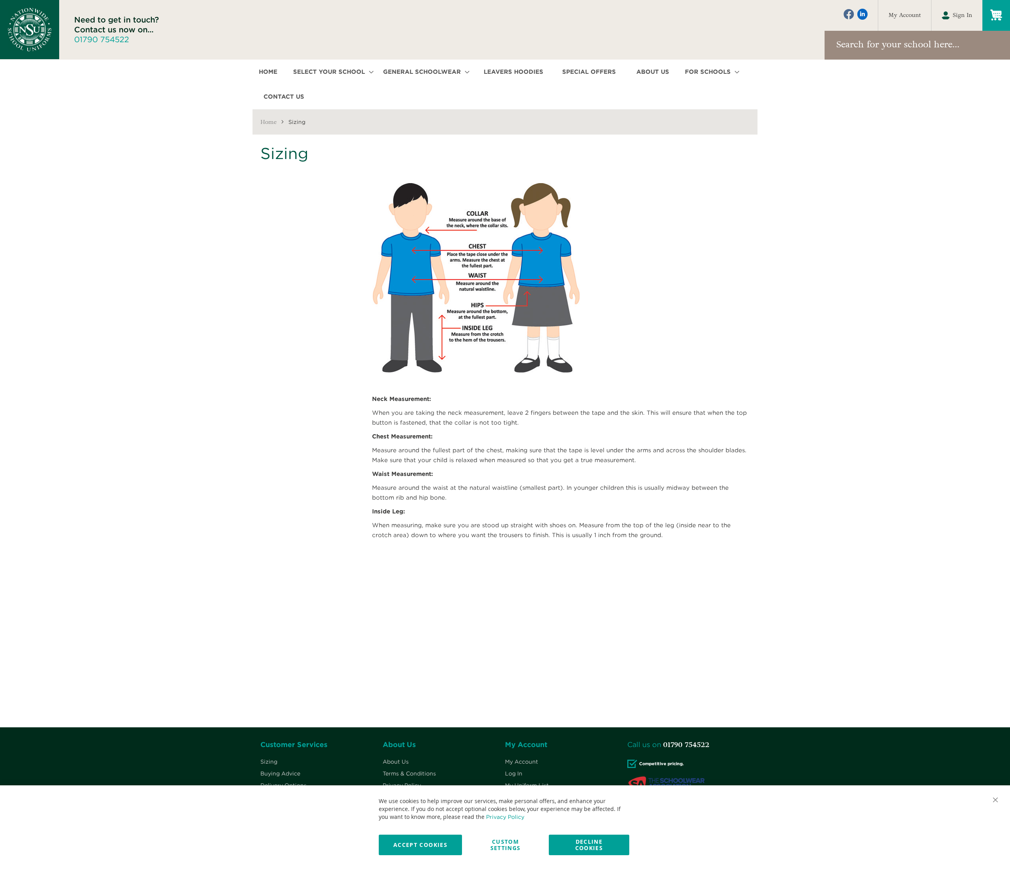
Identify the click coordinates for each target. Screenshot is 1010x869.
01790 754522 (101, 39)
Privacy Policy (505, 817)
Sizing (268, 762)
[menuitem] (270, 72)
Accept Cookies (420, 844)
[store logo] (29, 30)
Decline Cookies (589, 845)
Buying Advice (280, 773)
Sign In (962, 15)
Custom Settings (505, 845)
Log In (513, 773)
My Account (904, 15)
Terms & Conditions (409, 773)
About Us (396, 762)
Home (268, 122)
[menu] (505, 84)
